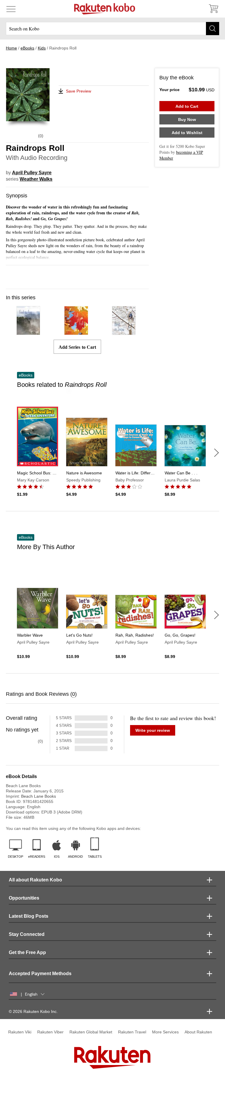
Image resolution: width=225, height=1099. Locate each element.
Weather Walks (36, 179)
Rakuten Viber (50, 1032)
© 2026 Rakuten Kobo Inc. (33, 1011)
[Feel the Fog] (28, 332)
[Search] (212, 28)
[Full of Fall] (76, 332)
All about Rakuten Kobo (35, 879)
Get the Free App (27, 952)
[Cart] (213, 9)
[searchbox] (112, 28)
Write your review (152, 730)
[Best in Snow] (124, 332)
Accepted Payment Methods (40, 973)
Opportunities (24, 897)
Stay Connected (27, 934)
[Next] (216, 452)
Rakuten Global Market (90, 1032)
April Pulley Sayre (32, 172)
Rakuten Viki (19, 1032)
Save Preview (78, 91)
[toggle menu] (11, 9)
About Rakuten (198, 1032)
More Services (165, 1032)
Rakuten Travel (132, 1032)
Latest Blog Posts (28, 916)
